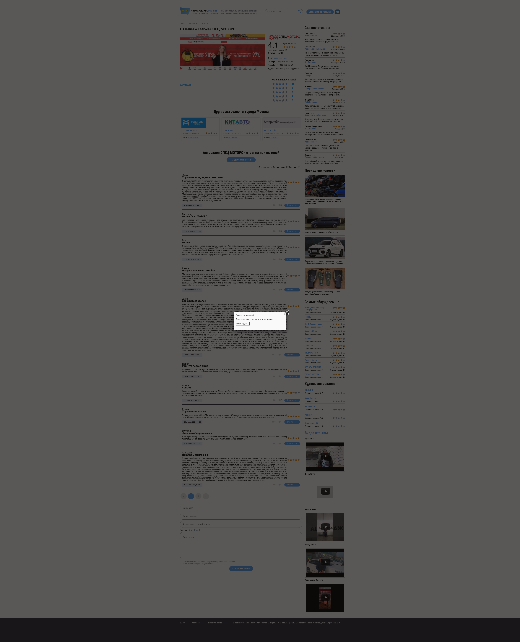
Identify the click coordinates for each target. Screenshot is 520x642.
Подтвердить (242, 323)
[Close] (286, 312)
